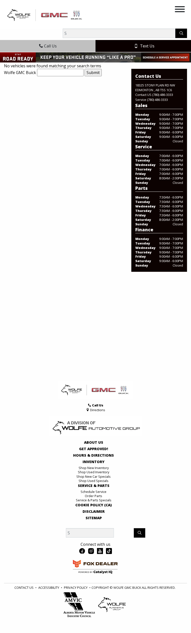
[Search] (181, 33)
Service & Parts (93, 486)
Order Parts (93, 496)
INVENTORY (93, 462)
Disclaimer (94, 512)
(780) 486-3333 (162, 94)
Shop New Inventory (94, 468)
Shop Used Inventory (93, 472)
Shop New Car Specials (93, 476)
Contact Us (24, 587)
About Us (93, 442)
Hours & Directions (93, 455)
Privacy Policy (76, 587)
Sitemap (94, 518)
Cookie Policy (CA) (93, 505)
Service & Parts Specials (93, 500)
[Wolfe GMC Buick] (45, 14)
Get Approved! (93, 449)
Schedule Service (93, 491)
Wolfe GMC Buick (20, 72)
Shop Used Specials (93, 480)
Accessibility (48, 587)
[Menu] (180, 9)
